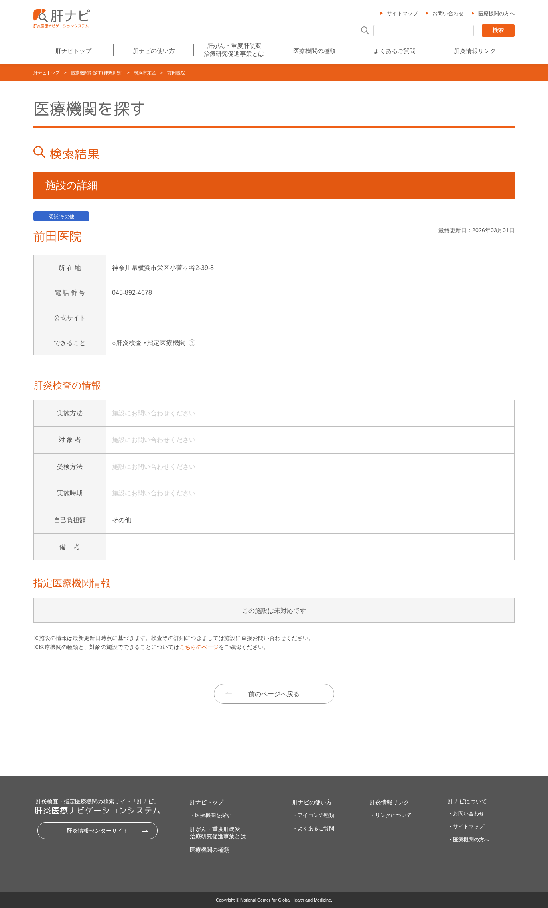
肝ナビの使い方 (154, 50)
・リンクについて (391, 815)
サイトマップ (402, 13)
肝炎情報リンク (475, 50)
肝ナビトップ (73, 50)
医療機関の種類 (314, 50)
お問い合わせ (448, 13)
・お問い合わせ (466, 814)
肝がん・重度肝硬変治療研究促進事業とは (234, 49)
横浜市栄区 (145, 72)
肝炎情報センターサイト (97, 830)
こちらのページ (199, 647)
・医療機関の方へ (468, 840)
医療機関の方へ (496, 13)
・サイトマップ (466, 826)
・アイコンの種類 (313, 815)
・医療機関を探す (210, 815)
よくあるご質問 (394, 50)
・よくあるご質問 (313, 828)
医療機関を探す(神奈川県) (97, 72)
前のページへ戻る (274, 694)
